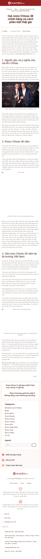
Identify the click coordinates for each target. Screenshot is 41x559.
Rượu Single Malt (11, 427)
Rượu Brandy (10, 416)
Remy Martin (9, 413)
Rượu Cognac (10, 421)
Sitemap (29, 483)
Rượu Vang (9, 430)
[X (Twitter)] (16, 526)
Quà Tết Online (17, 478)
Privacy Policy (14, 483)
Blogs (7, 410)
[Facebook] (10, 526)
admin (5, 31)
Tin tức (7, 435)
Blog (16, 9)
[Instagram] (13, 526)
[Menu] (4, 3)
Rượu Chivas (26, 31)
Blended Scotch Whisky (13, 408)
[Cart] (38, 3)
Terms (22, 483)
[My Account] (32, 3)
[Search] (29, 3)
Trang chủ (9, 9)
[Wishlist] (35, 3)
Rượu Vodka (9, 433)
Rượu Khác (9, 424)
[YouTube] (19, 526)
